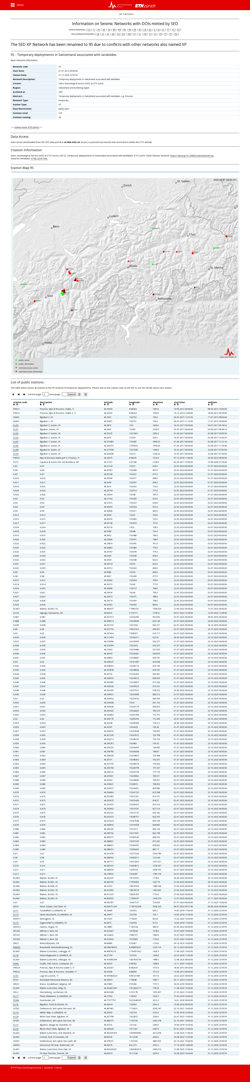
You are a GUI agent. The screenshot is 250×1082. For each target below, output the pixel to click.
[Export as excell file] (79, 394)
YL (139, 33)
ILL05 (15, 433)
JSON (40, 158)
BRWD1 (17, 947)
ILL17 (15, 996)
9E (134, 29)
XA (118, 33)
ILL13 (15, 914)
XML (45, 158)
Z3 (155, 33)
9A (129, 29)
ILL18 (15, 955)
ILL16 (15, 1004)
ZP (170, 33)
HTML (34, 158)
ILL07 (15, 441)
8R (119, 29)
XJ (158, 29)
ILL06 (15, 445)
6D (113, 33)
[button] (17, 5)
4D (103, 29)
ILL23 (15, 1028)
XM (129, 33)
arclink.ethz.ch (72, 142)
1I (94, 29)
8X (124, 29)
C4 (145, 29)
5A (109, 29)
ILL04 (15, 453)
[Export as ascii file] (86, 394)
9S (140, 29)
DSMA (16, 1000)
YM (145, 33)
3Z (103, 33)
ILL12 (15, 922)
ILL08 (15, 449)
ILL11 (15, 910)
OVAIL (16, 963)
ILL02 (15, 437)
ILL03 (15, 425)
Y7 (168, 29)
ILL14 (15, 1012)
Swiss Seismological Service (29, 1067)
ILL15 (15, 1024)
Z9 (160, 33)
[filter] (16, 404)
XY (163, 29)
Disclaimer (48, 1067)
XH (123, 33)
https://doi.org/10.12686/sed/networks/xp (192, 155)
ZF (165, 33)
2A (97, 33)
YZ (173, 29)
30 (98, 29)
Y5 (150, 33)
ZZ (178, 29)
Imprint (59, 1067)
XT (134, 33)
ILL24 (15, 1016)
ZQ (175, 33)
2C (108, 33)
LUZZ (15, 975)
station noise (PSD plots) (26, 127)
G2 (150, 29)
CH (89, 29)
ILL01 (15, 429)
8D (114, 29)
